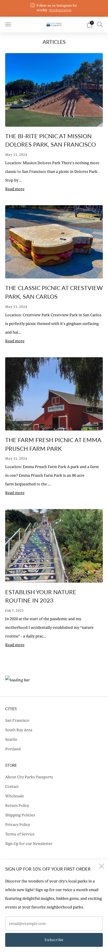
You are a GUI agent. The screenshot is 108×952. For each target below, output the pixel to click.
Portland (13, 748)
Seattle (11, 739)
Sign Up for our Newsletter (28, 843)
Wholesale (14, 795)
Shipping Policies (20, 815)
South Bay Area (18, 729)
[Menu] (8, 24)
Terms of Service (20, 834)
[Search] (100, 24)
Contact (12, 786)
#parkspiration (60, 10)
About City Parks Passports (29, 776)
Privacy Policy (17, 824)
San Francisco (17, 720)
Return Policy (17, 805)
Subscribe (54, 939)
